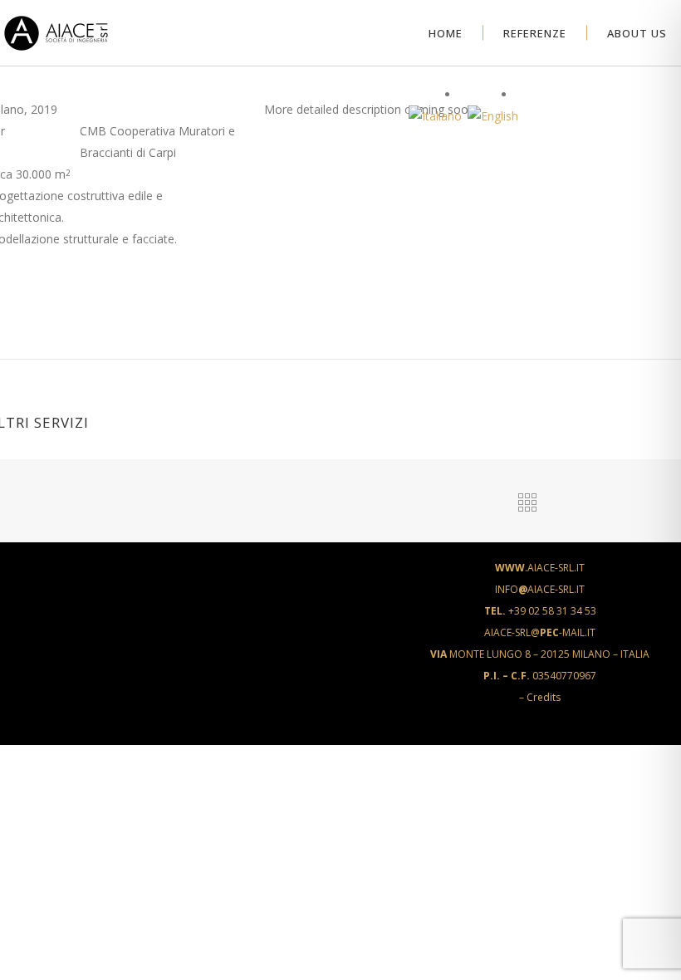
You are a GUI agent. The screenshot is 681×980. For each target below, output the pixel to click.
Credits (544, 697)
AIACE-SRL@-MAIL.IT (539, 632)
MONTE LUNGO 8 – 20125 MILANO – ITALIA (539, 654)
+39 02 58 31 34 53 (540, 611)
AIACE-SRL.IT (540, 568)
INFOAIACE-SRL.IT (540, 589)
